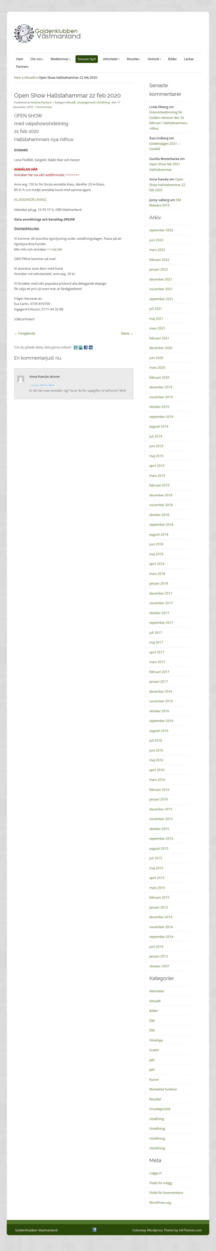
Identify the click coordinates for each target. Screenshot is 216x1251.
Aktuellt (29, 77)
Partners (22, 66)
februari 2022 (159, 259)
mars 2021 (157, 328)
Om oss (36, 59)
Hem (19, 59)
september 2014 (161, 936)
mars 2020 (157, 367)
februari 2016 (159, 789)
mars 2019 (157, 475)
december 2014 (160, 917)
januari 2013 (158, 956)
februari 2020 (159, 377)
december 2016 (160, 691)
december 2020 (160, 348)
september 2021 (161, 299)
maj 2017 (156, 642)
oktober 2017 (159, 613)
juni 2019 (156, 446)
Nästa (127, 333)
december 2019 (160, 387)
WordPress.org (160, 1202)
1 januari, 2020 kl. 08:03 (42, 385)
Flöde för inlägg (160, 1183)
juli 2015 (155, 858)
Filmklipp (156, 1040)
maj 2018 (156, 554)
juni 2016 (156, 750)
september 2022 (161, 230)
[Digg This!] (91, 347)
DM (152, 1020)
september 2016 (161, 721)
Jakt (152, 1060)
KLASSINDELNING (30, 200)
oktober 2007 (159, 966)
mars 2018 (157, 573)
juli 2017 (155, 632)
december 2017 (160, 593)
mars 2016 (157, 779)
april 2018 (156, 564)
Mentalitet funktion (163, 1089)
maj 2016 (156, 760)
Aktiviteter (111, 59)
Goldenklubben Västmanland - (37, 1230)
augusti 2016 (158, 730)
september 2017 (161, 622)
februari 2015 (159, 897)
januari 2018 (158, 583)
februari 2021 (159, 338)
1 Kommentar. (44, 107)
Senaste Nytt (87, 59)
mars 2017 (157, 662)
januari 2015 (158, 907)
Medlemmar (60, 59)
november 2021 (161, 289)
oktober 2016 (159, 711)
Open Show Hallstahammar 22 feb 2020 (167, 184)
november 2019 (161, 397)
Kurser (154, 1079)
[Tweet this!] (75, 347)
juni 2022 (156, 240)
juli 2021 (155, 308)
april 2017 (156, 652)
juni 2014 (156, 946)
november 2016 (161, 701)
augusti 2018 (158, 534)
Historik (154, 59)
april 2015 (156, 878)
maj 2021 (156, 318)
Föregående (24, 333)
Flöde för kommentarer (166, 1192)
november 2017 (161, 603)
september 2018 (161, 524)
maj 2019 (156, 456)
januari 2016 (158, 799)
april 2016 (156, 770)
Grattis (154, 1050)
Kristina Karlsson (41, 102)
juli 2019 (155, 436)
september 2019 (161, 416)
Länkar (189, 59)
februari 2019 (159, 485)
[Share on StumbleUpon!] (80, 347)
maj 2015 (156, 868)
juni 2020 (156, 358)
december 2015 (160, 809)
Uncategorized (86, 102)
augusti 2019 (158, 426)
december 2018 (160, 495)
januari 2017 (158, 681)
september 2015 (161, 838)
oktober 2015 (159, 829)
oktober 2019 (159, 407)
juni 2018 (156, 544)
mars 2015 (157, 887)
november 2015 (161, 819)
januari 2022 (158, 269)
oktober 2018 (159, 515)
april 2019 (156, 465)
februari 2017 (159, 672)
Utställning (103, 102)
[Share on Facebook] (86, 347)
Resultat (133, 59)
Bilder (172, 59)
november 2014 (161, 927)
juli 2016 (155, 740)
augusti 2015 (158, 848)
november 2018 (161, 505)
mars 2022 (157, 250)
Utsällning (156, 1119)
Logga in (155, 1173)
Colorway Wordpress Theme (153, 1230)
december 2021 (160, 279)
